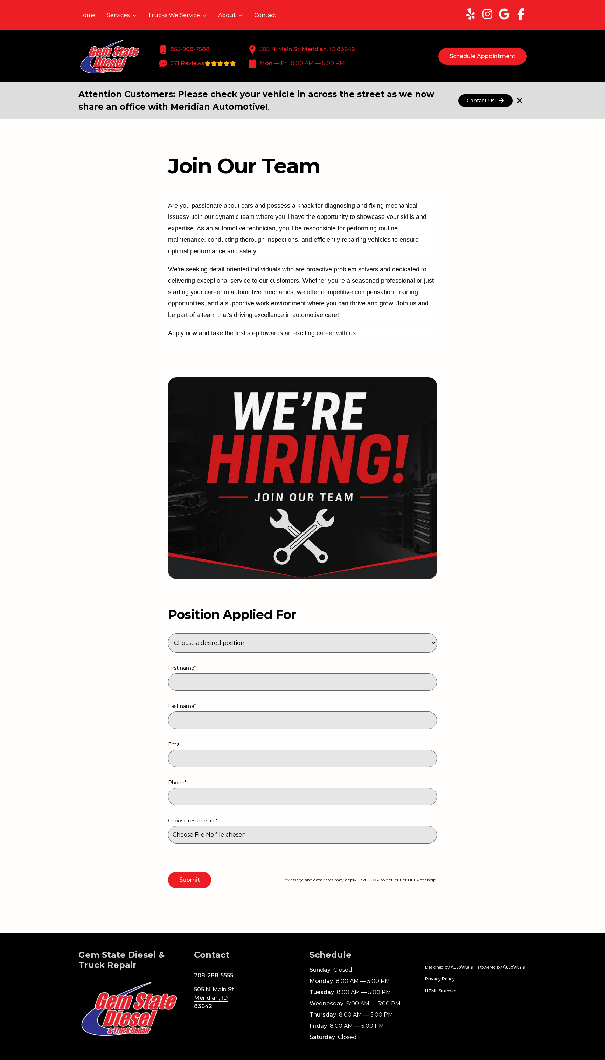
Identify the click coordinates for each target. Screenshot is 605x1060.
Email (175, 744)
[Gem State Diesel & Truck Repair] (109, 56)
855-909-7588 (190, 49)
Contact (265, 15)
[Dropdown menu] (134, 15)
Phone (177, 782)
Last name (182, 706)
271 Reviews (187, 63)
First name (182, 668)
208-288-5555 (213, 975)
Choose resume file (192, 821)
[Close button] (520, 101)
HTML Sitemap (440, 990)
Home (87, 15)
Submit (189, 879)
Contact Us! (481, 100)
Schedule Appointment (482, 56)
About (227, 15)
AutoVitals (462, 967)
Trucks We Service (174, 15)
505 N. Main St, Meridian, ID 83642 (307, 49)
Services (118, 15)
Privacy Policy (440, 979)
